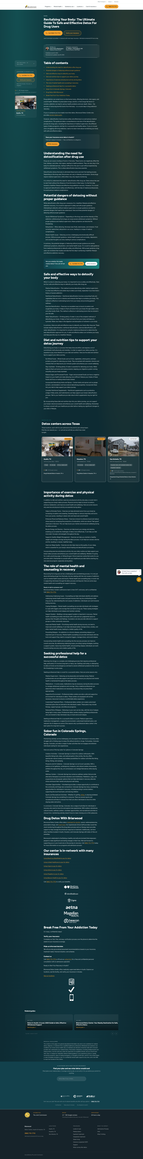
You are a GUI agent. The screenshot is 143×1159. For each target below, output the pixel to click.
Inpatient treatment (78, 1134)
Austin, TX (51, 1129)
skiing (82, 795)
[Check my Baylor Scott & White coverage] (65, 1096)
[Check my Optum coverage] (71, 1085)
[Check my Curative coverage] (84, 1085)
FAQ (98, 1131)
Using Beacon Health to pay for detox (55, 878)
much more (61, 825)
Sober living (76, 1139)
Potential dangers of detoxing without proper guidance (63, 70)
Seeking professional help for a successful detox (61, 86)
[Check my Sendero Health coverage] (78, 1096)
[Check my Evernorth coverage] (46, 1085)
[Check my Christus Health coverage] (52, 1096)
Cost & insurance (91, 6)
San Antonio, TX (53, 1134)
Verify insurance (91, 263)
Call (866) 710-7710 (54, 33)
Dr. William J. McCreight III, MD (74, 48)
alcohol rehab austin (55, 115)
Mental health (57, 6)
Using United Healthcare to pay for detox (56, 862)
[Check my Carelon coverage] (97, 1085)
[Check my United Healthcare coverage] (71, 1091)
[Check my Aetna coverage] (110, 1091)
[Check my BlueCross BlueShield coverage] (84, 1091)
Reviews (116, 1)
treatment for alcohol (73, 822)
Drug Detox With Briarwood (54, 92)
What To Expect (101, 1)
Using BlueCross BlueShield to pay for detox (57, 858)
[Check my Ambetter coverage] (110, 1085)
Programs (47, 6)
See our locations (49, 976)
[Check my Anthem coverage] (33, 1091)
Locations (79, 6)
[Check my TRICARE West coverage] (90, 1096)
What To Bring (101, 1134)
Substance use (69, 6)
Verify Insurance (52, 144)
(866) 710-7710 (113, 6)
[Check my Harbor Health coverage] (33, 1085)
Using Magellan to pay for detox (54, 874)
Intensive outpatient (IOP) (80, 1142)
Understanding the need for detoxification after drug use (63, 67)
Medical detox (77, 1131)
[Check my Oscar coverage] (59, 1085)
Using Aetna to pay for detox (53, 870)
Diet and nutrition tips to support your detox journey (62, 76)
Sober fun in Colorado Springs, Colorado (58, 89)
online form (68, 959)
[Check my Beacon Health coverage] (97, 1091)
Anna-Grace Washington (56, 48)
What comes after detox (80, 1147)
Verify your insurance (72, 33)
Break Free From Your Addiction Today (58, 95)
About (109, 1)
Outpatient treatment (79, 1137)
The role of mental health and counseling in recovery (62, 83)
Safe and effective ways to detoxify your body (60, 73)
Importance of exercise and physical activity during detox (64, 80)
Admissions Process (103, 1129)
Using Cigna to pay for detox (53, 866)
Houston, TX (52, 1131)
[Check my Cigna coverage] (59, 1091)
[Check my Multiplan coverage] (46, 1091)
